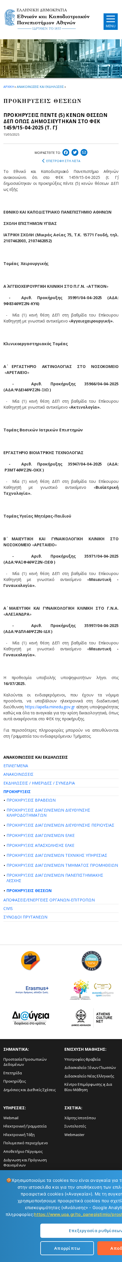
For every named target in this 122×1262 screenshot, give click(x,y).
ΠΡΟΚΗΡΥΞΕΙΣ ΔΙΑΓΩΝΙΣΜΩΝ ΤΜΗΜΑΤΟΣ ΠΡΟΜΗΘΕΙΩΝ (62, 865)
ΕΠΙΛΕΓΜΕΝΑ (15, 765)
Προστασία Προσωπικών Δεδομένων (25, 1062)
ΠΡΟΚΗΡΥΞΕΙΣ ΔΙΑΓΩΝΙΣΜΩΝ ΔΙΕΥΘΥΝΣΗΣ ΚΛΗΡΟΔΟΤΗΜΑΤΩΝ (48, 812)
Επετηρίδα (12, 1072)
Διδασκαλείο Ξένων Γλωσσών (90, 1067)
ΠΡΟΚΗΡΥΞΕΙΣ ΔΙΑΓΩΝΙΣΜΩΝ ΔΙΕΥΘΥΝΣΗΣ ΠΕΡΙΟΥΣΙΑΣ (60, 825)
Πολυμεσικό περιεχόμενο (25, 1142)
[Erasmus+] (30, 991)
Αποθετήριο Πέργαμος (23, 1151)
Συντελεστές (75, 1126)
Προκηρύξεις (14, 1081)
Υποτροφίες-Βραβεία (82, 1059)
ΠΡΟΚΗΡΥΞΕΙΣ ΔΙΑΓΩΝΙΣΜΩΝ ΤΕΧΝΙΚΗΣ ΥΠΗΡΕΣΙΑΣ (57, 855)
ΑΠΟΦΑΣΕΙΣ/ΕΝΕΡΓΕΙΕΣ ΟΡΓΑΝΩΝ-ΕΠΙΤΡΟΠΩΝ (49, 900)
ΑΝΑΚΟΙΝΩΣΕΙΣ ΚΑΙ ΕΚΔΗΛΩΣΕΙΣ (40, 86)
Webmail (10, 1117)
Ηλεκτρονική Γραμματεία (25, 1126)
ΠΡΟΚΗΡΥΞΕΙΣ (17, 791)
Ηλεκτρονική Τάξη (19, 1134)
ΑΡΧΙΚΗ (8, 86)
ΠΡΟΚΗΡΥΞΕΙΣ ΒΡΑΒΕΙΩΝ (31, 800)
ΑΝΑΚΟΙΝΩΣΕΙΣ (18, 774)
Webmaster (74, 1134)
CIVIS (8, 908)
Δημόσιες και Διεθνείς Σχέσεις (29, 1089)
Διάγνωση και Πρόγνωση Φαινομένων (25, 1162)
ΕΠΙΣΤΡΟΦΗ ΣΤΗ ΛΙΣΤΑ (63, 161)
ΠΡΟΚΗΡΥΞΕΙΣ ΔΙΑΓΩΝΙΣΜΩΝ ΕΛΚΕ (41, 835)
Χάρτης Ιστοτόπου (80, 1117)
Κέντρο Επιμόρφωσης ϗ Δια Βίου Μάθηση (88, 1087)
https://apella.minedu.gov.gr (50, 706)
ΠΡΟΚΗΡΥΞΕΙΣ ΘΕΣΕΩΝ (29, 890)
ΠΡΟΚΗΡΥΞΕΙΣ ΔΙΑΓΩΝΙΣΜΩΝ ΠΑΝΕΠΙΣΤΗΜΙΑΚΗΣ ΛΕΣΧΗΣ (55, 877)
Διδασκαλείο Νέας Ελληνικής (89, 1076)
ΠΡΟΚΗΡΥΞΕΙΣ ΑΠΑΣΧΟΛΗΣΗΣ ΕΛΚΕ (40, 845)
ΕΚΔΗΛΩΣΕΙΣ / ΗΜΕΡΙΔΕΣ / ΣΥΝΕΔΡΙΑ (39, 783)
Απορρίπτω (67, 1248)
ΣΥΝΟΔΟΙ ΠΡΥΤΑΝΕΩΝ (25, 917)
